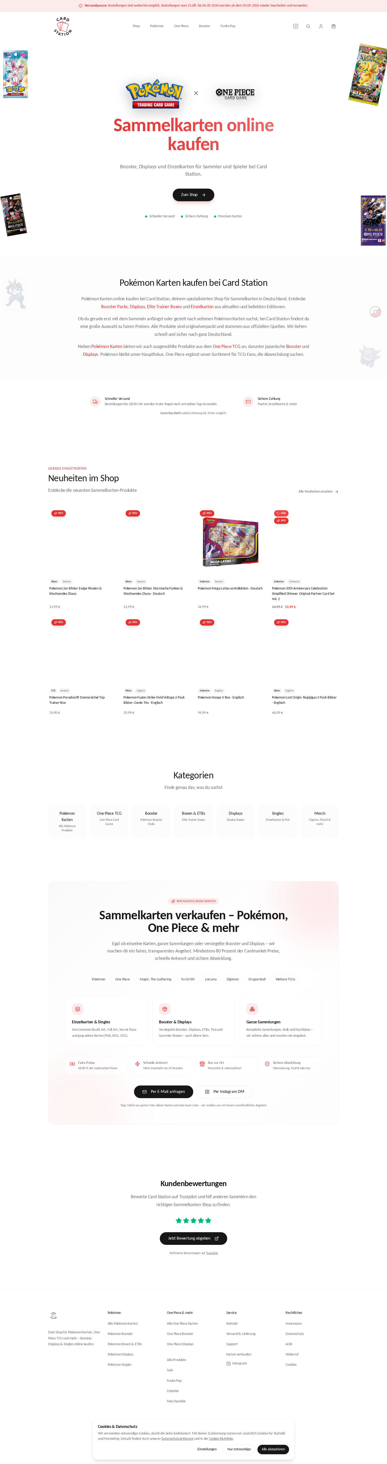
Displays (137, 306)
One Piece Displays (180, 1344)
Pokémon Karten (106, 346)
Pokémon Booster (120, 1334)
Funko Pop (228, 26)
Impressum (293, 1324)
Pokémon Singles (119, 1365)
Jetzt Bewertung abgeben (189, 1238)
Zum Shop (189, 195)
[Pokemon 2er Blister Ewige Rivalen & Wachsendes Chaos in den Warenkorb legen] (107, 566)
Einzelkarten (202, 306)
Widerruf (292, 1355)
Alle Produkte (176, 1360)
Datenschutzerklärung (177, 1439)
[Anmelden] (321, 26)
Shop (136, 26)
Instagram (239, 1363)
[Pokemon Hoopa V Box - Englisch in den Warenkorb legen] (256, 675)
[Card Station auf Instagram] (295, 26)
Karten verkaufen (238, 1355)
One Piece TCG (226, 346)
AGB (289, 1344)
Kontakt (232, 1324)
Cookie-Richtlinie (221, 1439)
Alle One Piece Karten (182, 1324)
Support (232, 1344)
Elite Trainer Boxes (164, 306)
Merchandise (176, 1401)
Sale (170, 1370)
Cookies (291, 1365)
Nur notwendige (239, 1449)
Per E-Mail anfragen (168, 1092)
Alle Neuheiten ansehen (316, 492)
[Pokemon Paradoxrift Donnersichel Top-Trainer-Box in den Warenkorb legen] (107, 675)
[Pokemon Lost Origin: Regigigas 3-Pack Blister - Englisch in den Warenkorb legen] (330, 675)
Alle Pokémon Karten (123, 1324)
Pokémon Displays (120, 1355)
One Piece (181, 26)
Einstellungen (207, 1449)
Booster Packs (114, 306)
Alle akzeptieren (273, 1449)
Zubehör (173, 1391)
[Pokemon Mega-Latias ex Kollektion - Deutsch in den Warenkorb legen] (256, 566)
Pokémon (156, 26)
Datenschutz (295, 1334)
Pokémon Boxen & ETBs (125, 1344)
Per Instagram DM (229, 1092)
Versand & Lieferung (241, 1334)
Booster (204, 26)
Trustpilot (212, 1253)
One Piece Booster (180, 1334)
